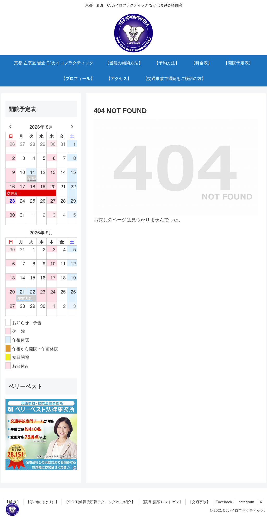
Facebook (224, 502)
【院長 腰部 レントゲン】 (162, 502)
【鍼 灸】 (13, 502)
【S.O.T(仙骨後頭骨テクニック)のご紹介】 (99, 502)
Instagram (246, 502)
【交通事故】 (199, 502)
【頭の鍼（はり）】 (42, 502)
